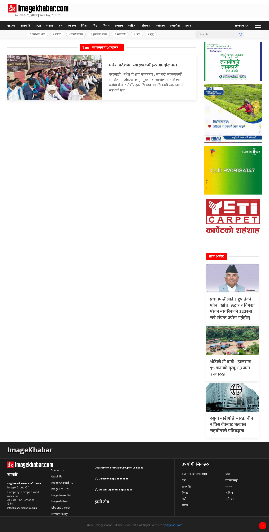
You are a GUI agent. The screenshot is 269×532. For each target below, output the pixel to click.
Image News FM (61, 495)
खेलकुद (146, 25)
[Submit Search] (240, 34)
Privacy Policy (59, 514)
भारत (138, 34)
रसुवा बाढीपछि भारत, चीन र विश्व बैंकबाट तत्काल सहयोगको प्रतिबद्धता (231, 424)
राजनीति (25, 25)
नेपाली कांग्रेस (77, 34)
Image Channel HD (62, 482)
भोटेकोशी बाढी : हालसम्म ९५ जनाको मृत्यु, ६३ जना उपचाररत (230, 368)
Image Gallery (59, 501)
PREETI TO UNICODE (195, 474)
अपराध (119, 25)
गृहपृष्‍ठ (11, 25)
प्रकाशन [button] (239, 25)
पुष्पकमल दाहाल (100, 34)
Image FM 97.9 (60, 489)
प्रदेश (38, 25)
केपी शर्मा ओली (38, 34)
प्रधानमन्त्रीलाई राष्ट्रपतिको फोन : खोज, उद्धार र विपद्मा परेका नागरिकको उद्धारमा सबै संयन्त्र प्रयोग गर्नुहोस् (232, 308)
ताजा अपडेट (216, 256)
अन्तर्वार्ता (175, 25)
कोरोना (58, 34)
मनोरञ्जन (160, 25)
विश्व (95, 25)
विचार (106, 25)
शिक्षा (84, 25)
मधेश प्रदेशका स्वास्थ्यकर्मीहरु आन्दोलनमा (143, 65)
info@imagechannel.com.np (22, 508)
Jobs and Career (60, 507)
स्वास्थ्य (72, 25)
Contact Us (58, 470)
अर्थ (60, 25)
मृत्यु (152, 34)
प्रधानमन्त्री (121, 34)
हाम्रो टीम (102, 502)
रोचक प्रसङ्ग (231, 480)
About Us (56, 476)
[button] (258, 25)
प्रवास (188, 25)
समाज (49, 25)
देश (184, 480)
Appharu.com (174, 525)
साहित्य (132, 25)
